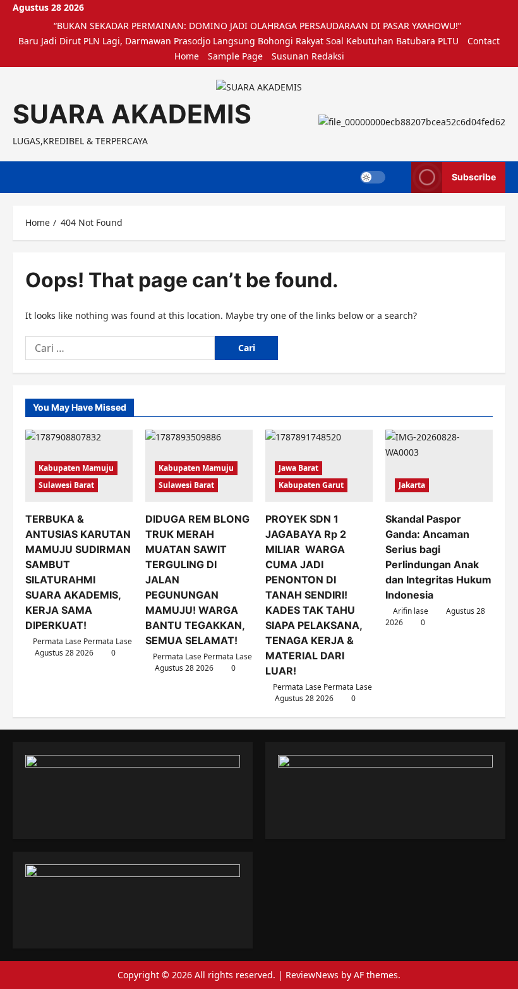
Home (186, 56)
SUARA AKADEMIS (132, 114)
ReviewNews (312, 975)
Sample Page (235, 56)
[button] (398, 177)
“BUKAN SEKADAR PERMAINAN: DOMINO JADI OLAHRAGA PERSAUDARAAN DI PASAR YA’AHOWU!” (257, 26)
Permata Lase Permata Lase (82, 641)
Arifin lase (410, 611)
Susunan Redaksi (308, 56)
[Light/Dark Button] (372, 177)
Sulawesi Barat (66, 485)
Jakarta (412, 485)
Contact (483, 41)
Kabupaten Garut (311, 485)
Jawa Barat (298, 468)
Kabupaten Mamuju (76, 468)
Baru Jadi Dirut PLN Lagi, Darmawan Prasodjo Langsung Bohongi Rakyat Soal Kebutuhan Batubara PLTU (238, 41)
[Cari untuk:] (120, 348)
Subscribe (474, 176)
